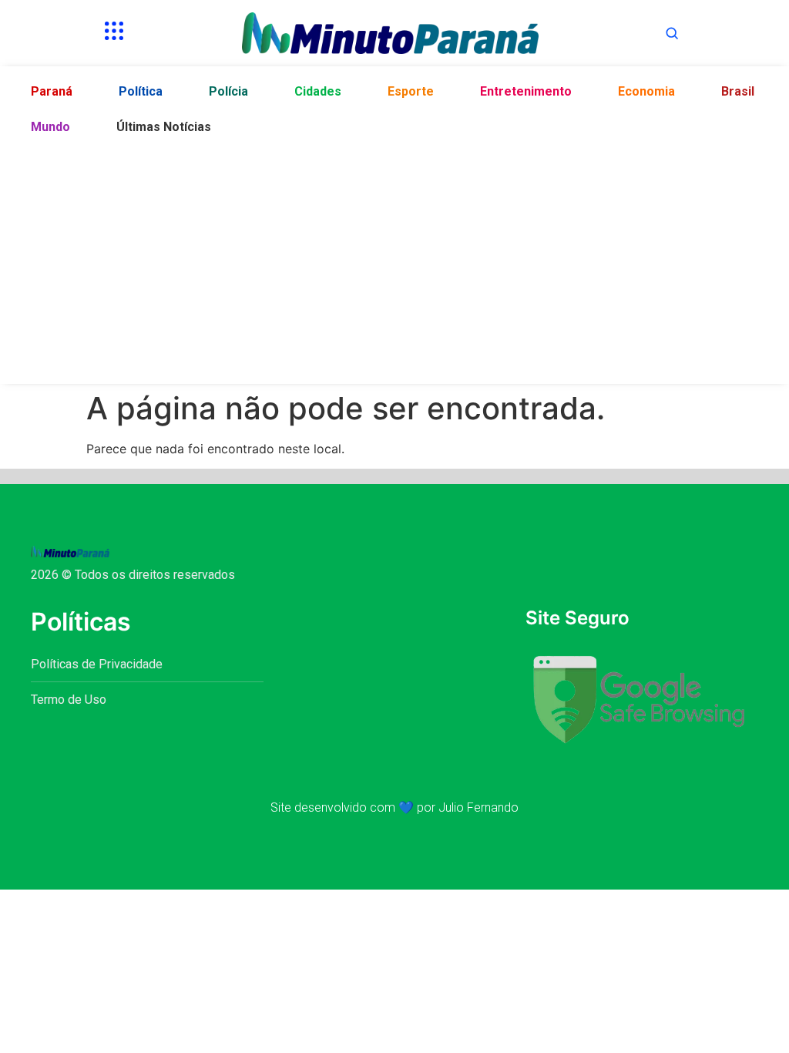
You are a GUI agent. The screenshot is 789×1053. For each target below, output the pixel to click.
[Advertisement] (394, 260)
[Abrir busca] (671, 33)
